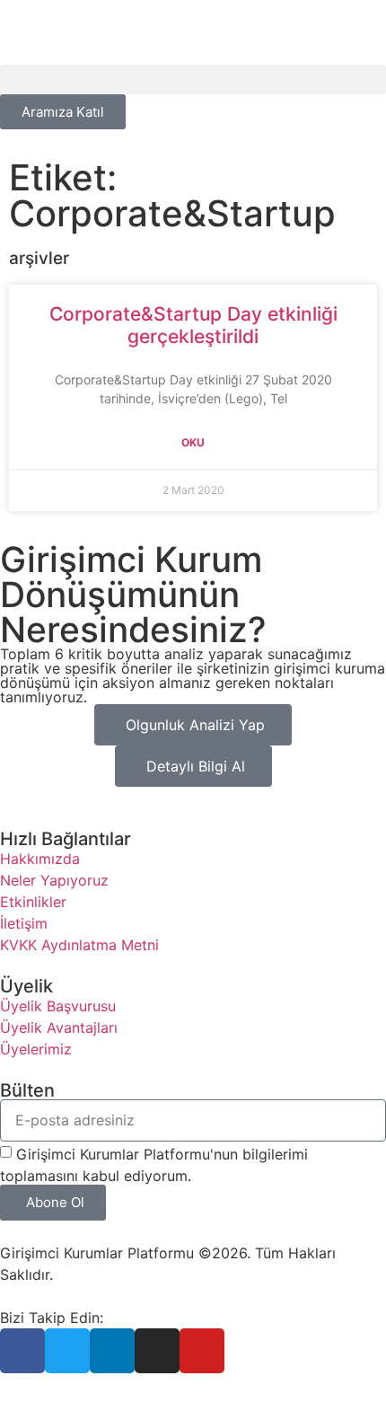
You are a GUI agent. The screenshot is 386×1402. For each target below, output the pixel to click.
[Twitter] (67, 1350)
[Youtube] (202, 1350)
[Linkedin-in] (112, 1350)
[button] (193, 79)
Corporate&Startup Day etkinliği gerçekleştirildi (193, 325)
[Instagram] (157, 1350)
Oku (193, 442)
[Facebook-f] (22, 1350)
